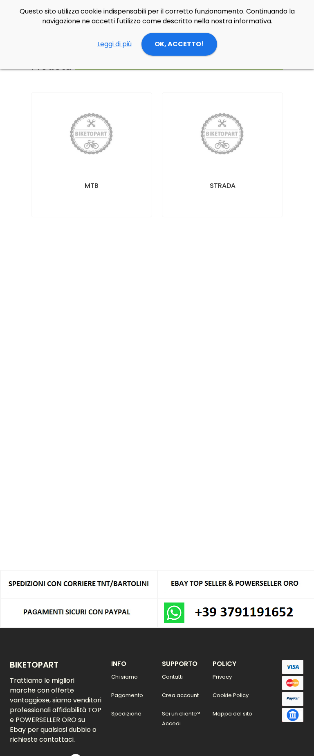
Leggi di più (114, 44)
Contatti (172, 677)
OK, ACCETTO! (179, 44)
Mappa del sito (232, 714)
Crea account (180, 695)
